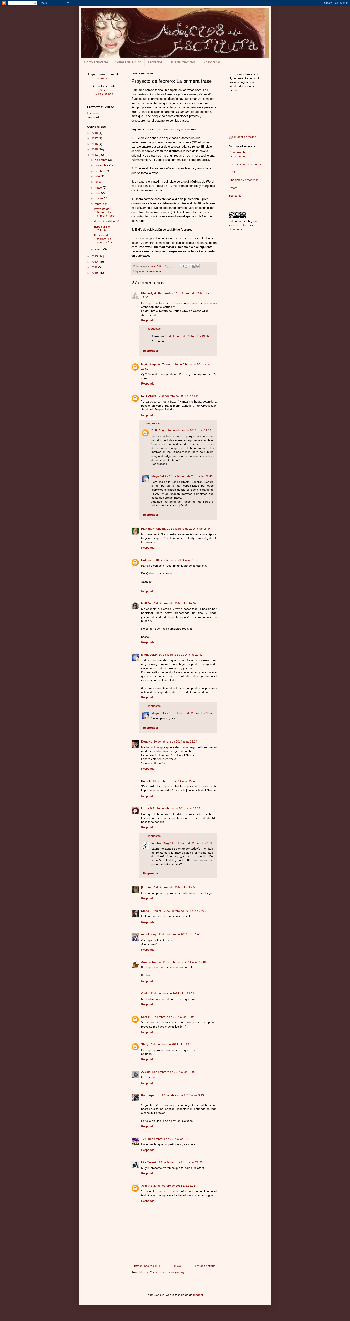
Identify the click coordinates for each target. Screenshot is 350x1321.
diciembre (101, 159)
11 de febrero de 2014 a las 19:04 (172, 1016)
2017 (95, 138)
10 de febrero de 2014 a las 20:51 (181, 654)
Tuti (143, 1138)
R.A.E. (233, 172)
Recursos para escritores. (245, 164)
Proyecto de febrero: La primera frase (104, 212)
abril (98, 193)
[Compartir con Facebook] (194, 266)
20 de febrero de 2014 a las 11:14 (175, 1185)
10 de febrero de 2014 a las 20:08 (174, 603)
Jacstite (146, 1185)
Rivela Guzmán (103, 93)
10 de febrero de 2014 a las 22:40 (174, 781)
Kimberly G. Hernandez (157, 293)
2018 (95, 133)
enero (99, 249)
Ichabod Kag (160, 843)
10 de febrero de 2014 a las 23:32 (178, 808)
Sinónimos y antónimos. (244, 179)
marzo (99, 198)
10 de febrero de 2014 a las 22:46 (191, 476)
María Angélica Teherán (157, 364)
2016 (95, 144)
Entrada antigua (205, 1265)
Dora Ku (146, 741)
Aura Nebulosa (151, 962)
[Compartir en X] (190, 266)
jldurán (146, 887)
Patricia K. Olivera (153, 528)
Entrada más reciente (146, 1265)
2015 (95, 149)
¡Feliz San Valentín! (106, 221)
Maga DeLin (159, 476)
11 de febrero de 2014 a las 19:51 (171, 1044)
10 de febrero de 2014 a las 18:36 (177, 560)
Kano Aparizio (150, 1095)
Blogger (198, 1294)
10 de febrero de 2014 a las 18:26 (179, 395)
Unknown (147, 560)
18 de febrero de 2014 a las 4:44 (169, 1138)
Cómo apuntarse (96, 62)
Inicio (177, 1265)
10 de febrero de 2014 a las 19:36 (187, 336)
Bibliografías (212, 62)
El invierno (93, 113)
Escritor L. (235, 195)
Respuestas (153, 328)
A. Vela (145, 1071)
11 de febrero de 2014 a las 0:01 (180, 934)
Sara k (145, 1016)
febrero (100, 204)
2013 (95, 256)
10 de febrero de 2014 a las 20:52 (191, 713)
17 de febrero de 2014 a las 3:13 (183, 1095)
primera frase (153, 271)
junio (98, 181)
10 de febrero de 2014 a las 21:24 (175, 741)
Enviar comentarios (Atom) (167, 1272)
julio (98, 176)
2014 (95, 155)
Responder (148, 320)
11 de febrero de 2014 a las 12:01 (184, 962)
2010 (95, 272)
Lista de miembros (182, 62)
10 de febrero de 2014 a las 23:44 (174, 887)
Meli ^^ (146, 603)
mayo (99, 187)
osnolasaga (149, 934)
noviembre (102, 165)
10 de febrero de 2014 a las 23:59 (184, 910)
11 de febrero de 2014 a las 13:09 (172, 993)
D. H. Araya (148, 395)
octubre (100, 171)
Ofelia (145, 993)
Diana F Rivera (151, 910)
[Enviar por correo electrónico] (182, 266)
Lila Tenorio (149, 1162)
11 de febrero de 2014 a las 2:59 (191, 843)
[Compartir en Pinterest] (197, 266)
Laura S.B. (148, 808)
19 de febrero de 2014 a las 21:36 (181, 1162)
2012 (95, 261)
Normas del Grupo (128, 62)
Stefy (144, 1044)
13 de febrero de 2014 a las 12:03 (173, 1071)
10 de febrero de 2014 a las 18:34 (189, 528)
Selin (103, 90)
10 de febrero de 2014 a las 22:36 (189, 430)
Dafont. (233, 187)
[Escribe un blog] (186, 266)
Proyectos (155, 62)
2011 (94, 267)
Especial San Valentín (102, 228)
